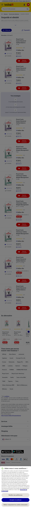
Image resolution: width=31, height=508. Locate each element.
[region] (15, 487)
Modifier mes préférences (15, 495)
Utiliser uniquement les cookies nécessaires (15, 504)
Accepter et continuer (15, 500)
